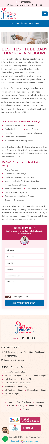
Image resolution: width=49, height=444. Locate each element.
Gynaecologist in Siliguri (36, 390)
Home (10, 402)
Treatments (40, 402)
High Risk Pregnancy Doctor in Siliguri (19, 379)
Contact (26, 409)
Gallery (21, 405)
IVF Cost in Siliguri (12, 393)
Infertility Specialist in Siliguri (15, 372)
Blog (40, 405)
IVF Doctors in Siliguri (13, 375)
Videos (31, 405)
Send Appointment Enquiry (24, 303)
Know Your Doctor (24, 402)
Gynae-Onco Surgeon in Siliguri (17, 386)
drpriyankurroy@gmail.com (19, 5)
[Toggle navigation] (45, 13)
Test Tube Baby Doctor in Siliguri (17, 382)
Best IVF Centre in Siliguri (36, 375)
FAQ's (11, 405)
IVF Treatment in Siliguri (14, 390)
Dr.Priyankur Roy (31, 105)
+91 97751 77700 (24, 2)
